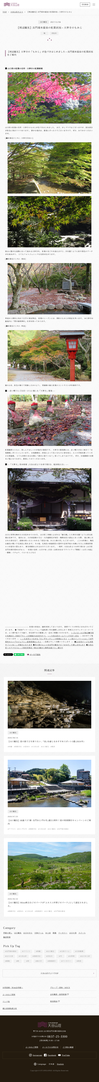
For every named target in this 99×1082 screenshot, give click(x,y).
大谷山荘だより (16, 12)
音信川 (49, 956)
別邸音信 (37, 956)
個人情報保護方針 (10, 1008)
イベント (26, 951)
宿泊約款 (53, 1001)
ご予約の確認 (68, 1047)
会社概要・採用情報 (58, 994)
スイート (82, 933)
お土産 (48, 933)
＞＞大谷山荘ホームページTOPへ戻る (63, 636)
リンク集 (6, 1001)
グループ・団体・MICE (60, 987)
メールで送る (35, 654)
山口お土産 (85, 956)
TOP (5, 12)
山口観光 (17, 933)
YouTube (66, 1055)
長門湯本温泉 (11, 951)
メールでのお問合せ (50, 1047)
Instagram (37, 1055)
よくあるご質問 (9, 994)
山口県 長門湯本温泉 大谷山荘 (11, 4)
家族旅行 (52, 961)
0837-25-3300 (57, 1036)
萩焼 (54, 933)
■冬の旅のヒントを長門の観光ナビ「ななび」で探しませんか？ (59, 645)
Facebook (52, 1055)
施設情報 (6, 937)
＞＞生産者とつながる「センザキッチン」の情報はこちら (43, 639)
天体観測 (79, 951)
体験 (38, 951)
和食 (79, 961)
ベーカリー (62, 933)
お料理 (72, 956)
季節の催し (7, 933)
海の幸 (39, 961)
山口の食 (73, 933)
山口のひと (27, 933)
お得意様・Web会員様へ (13, 987)
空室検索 (85, 4)
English (60, 1064)
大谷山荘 (23, 956)
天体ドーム (38, 933)
